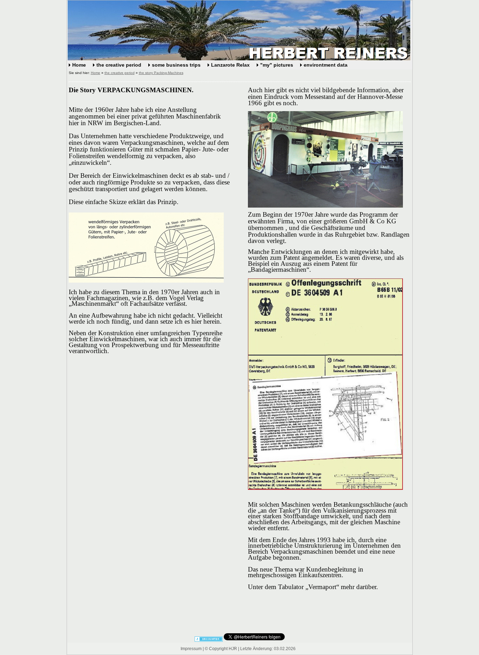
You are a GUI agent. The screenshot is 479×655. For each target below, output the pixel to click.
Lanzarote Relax (230, 65)
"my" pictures (276, 65)
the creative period (118, 65)
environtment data (326, 65)
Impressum (191, 648)
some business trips (176, 65)
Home (79, 65)
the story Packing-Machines (161, 73)
